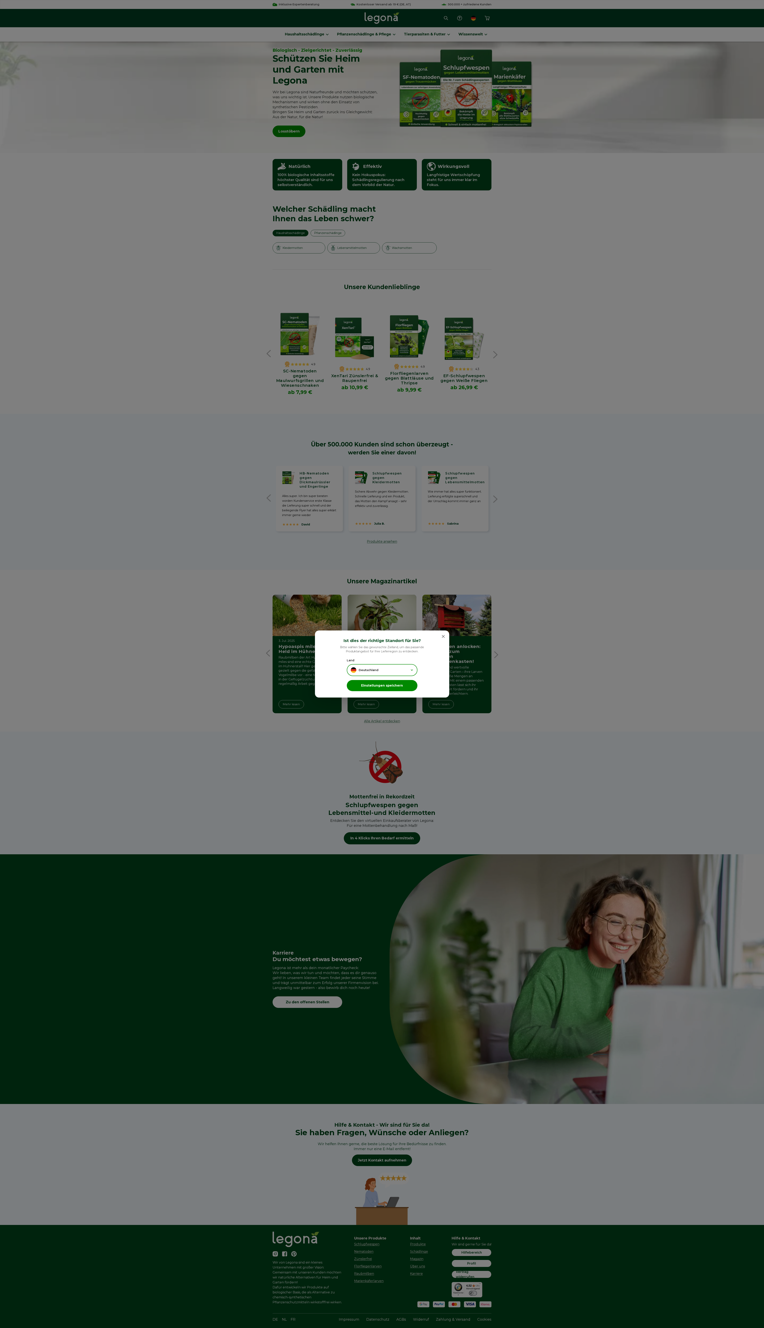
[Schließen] (443, 636)
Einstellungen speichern (382, 685)
